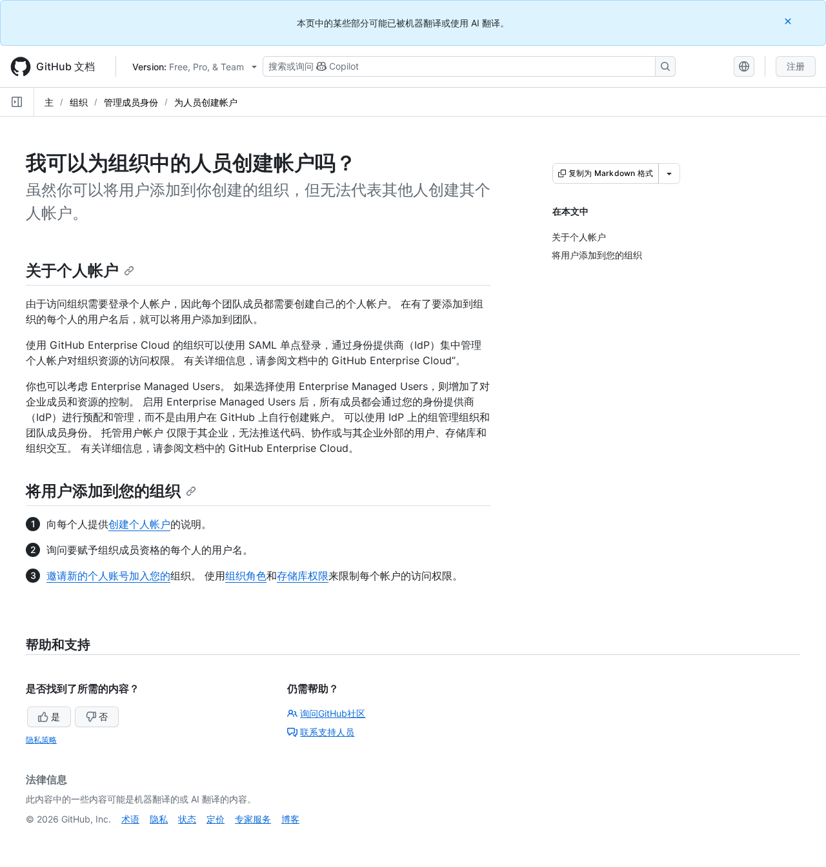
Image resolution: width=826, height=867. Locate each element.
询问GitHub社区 (332, 713)
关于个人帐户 (72, 270)
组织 (79, 102)
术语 (130, 818)
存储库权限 (302, 575)
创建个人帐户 (139, 524)
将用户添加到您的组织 (103, 491)
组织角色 (246, 575)
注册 (796, 66)
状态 (187, 818)
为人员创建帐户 (205, 102)
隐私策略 (41, 740)
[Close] (789, 21)
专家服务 (253, 818)
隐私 (159, 818)
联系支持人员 (327, 731)
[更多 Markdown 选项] (669, 173)
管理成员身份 (131, 102)
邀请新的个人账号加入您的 (108, 575)
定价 (215, 818)
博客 (290, 818)
